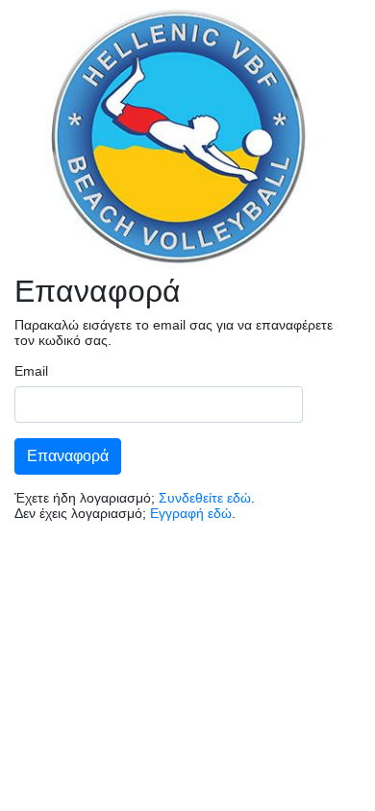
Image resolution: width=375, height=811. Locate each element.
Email (31, 371)
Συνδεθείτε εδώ (205, 497)
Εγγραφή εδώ (191, 513)
